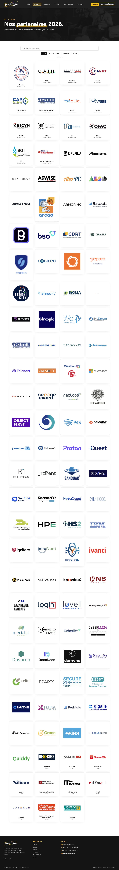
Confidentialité (111, 867)
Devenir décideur (107, 4)
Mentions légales (97, 867)
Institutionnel (54, 53)
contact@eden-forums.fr (70, 850)
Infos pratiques (68, 4)
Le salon (36, 4)
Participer (57, 4)
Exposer (95, 4)
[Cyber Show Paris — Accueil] (11, 4)
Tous (44, 53)
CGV (104, 867)
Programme (46, 4)
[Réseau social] (5, 858)
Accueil (29, 4)
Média (75, 53)
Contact (79, 4)
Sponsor (66, 53)
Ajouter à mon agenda (69, 853)
